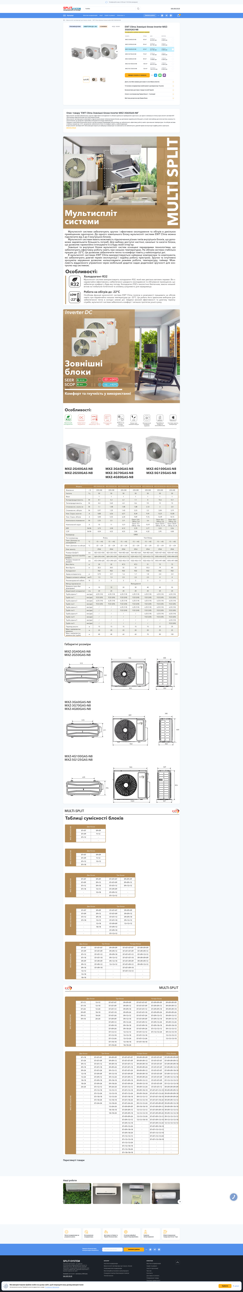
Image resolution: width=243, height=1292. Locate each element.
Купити (173, 40)
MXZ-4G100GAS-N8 (131, 64)
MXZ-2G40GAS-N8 (130, 39)
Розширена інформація (52, 1287)
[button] (72, 51)
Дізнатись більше (71, 127)
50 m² (145, 44)
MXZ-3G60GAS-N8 (130, 49)
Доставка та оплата (153, 1275)
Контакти (150, 1273)
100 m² (145, 64)
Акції (100, 15)
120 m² (145, 68)
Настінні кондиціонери (111, 1263)
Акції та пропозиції (152, 1268)
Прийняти (225, 1286)
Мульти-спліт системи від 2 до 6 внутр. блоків (118, 1266)
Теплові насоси (108, 1275)
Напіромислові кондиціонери (113, 1268)
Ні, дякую (236, 1286)
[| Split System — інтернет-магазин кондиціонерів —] (72, 8)
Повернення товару (153, 1278)
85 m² (145, 59)
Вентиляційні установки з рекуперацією (116, 1271)
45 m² (145, 39)
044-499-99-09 (175, 8)
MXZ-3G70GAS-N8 (130, 54)
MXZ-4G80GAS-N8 (130, 59)
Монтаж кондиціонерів (90, 15)
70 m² (145, 54)
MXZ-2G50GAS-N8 (130, 44)
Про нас (149, 1271)
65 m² (145, 49)
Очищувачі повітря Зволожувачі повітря (116, 1273)
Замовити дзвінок (150, 15)
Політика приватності (153, 1280)
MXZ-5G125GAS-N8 (131, 68)
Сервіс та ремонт (110, 15)
